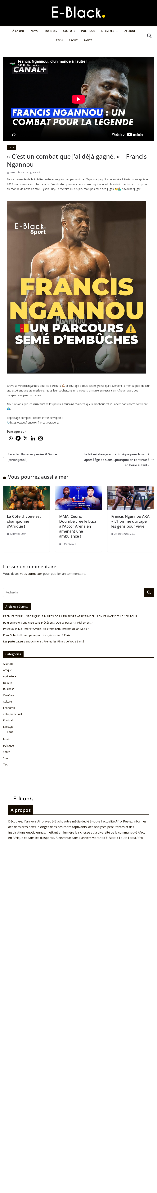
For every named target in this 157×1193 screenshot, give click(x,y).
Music (6, 739)
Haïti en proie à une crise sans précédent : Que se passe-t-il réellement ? (47, 622)
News (34, 31)
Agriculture (9, 676)
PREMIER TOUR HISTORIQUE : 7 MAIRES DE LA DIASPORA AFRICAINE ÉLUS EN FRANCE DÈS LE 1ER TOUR (70, 616)
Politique (88, 31)
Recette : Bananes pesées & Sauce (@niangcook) (32, 457)
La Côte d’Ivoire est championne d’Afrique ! (24, 521)
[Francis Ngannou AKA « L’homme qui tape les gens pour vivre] (130, 488)
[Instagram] (40, 438)
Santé (88, 40)
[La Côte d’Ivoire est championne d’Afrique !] (26, 488)
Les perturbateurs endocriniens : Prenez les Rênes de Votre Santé (43, 641)
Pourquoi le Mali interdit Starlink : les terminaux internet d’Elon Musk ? (46, 629)
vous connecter (31, 574)
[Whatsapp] (10, 438)
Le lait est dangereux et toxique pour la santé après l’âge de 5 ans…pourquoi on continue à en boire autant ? (116, 459)
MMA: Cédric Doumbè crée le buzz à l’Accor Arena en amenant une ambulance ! (77, 526)
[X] (25, 438)
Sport (73, 40)
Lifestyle (107, 31)
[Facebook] (18, 438)
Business (50, 31)
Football (8, 720)
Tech (59, 40)
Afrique (130, 31)
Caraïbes (8, 695)
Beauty (7, 682)
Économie (9, 708)
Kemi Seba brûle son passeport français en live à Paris (36, 635)
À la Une (18, 31)
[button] (116, 31)
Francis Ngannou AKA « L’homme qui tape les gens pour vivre (130, 521)
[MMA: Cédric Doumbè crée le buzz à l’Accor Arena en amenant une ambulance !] (78, 488)
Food (10, 732)
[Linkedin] (33, 438)
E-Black (36, 172)
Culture (69, 31)
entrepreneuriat (12, 714)
